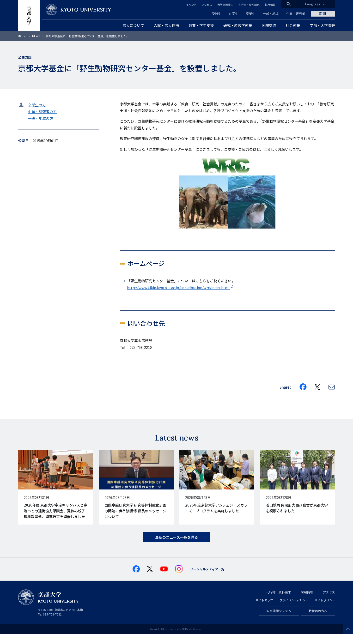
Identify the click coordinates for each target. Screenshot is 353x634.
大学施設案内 (225, 4)
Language (312, 4)
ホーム (22, 36)
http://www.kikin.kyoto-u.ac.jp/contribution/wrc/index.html (178, 287)
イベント (191, 4)
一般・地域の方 (40, 118)
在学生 (233, 13)
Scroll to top (348, 629)
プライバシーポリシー (294, 600)
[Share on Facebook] (303, 387)
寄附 (323, 13)
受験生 (216, 13)
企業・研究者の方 (42, 111)
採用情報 (270, 4)
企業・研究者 (295, 13)
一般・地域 (271, 13)
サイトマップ (264, 600)
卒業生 (250, 13)
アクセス (207, 4)
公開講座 (24, 57)
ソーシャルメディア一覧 (207, 569)
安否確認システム (278, 611)
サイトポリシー (325, 600)
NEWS (36, 36)
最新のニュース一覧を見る (176, 537)
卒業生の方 (37, 104)
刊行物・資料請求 (249, 4)
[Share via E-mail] (331, 387)
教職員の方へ (318, 611)
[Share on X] (317, 387)
